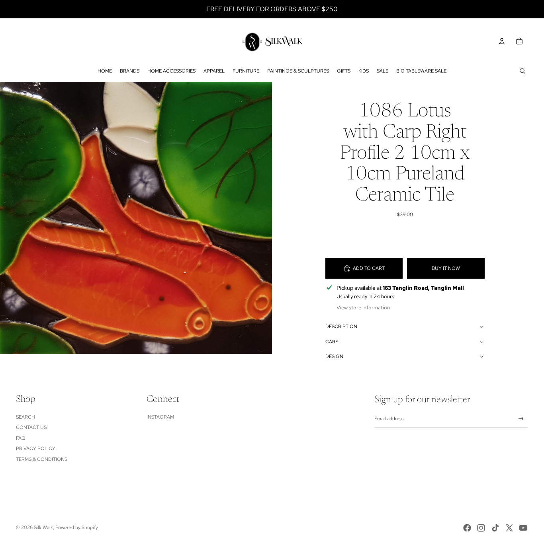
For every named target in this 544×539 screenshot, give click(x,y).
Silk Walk (43, 527)
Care (331, 341)
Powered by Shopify (76, 527)
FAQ (20, 438)
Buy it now (446, 268)
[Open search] (522, 71)
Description (341, 326)
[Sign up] (521, 419)
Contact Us (31, 427)
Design (334, 356)
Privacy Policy (35, 448)
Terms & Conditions (41, 459)
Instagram (160, 417)
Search (25, 417)
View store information (363, 307)
